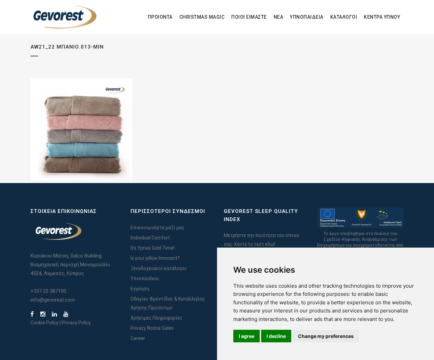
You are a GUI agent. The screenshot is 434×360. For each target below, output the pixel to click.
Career (138, 338)
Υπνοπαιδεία (145, 278)
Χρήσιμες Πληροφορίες (156, 318)
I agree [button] (246, 336)
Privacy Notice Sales (152, 328)
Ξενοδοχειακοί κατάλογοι (158, 268)
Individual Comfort (150, 237)
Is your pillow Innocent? (155, 258)
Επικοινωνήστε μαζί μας (157, 227)
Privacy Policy (76, 322)
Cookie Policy (45, 322)
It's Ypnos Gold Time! (153, 248)
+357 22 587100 (48, 291)
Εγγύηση (140, 288)
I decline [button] (276, 336)
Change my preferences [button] (326, 336)
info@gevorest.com (53, 300)
